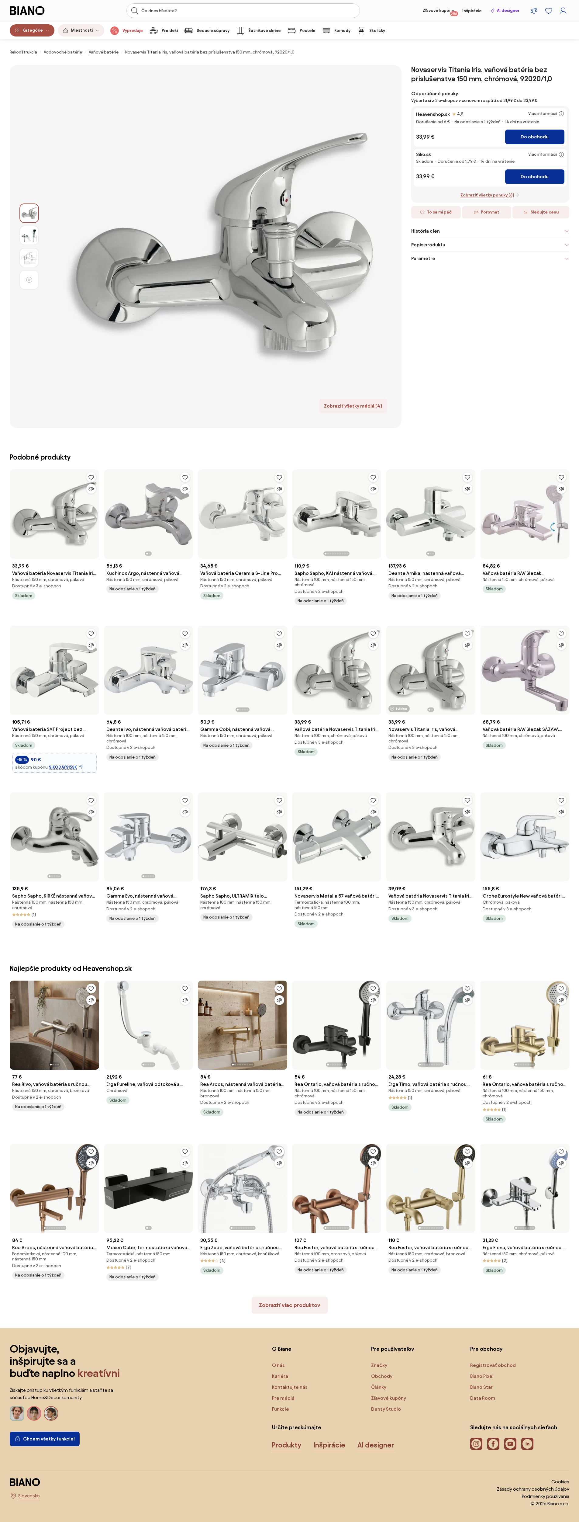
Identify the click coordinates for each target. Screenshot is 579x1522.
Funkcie (280, 1409)
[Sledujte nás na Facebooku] (493, 1444)
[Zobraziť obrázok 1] (29, 213)
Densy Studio (386, 1409)
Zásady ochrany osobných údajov (533, 1489)
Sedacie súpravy (213, 30)
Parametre (423, 258)
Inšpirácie (472, 11)
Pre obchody (486, 1349)
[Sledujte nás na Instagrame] (476, 1444)
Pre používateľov (392, 1349)
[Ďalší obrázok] (188, 512)
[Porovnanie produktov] (534, 11)
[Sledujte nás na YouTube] (510, 1444)
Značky (379, 1365)
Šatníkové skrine (264, 30)
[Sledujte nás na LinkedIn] (527, 1444)
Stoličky (377, 30)
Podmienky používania (545, 1496)
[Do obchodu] (220, 246)
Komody (342, 30)
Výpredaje (132, 30)
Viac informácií (542, 113)
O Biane (281, 1349)
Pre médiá (283, 1398)
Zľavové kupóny (440, 12)
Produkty (287, 1445)
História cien (425, 231)
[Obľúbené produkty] (549, 11)
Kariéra (280, 1376)
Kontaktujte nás (290, 1387)
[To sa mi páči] (91, 477)
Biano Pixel (482, 1376)
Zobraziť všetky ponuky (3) (487, 195)
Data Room (482, 1398)
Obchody (381, 1376)
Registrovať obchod (493, 1365)
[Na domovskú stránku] (38, 10)
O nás (278, 1365)
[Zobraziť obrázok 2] (29, 235)
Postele (307, 30)
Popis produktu (428, 244)
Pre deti (170, 30)
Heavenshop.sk (433, 114)
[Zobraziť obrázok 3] (29, 257)
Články (378, 1387)
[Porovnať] (91, 489)
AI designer (508, 10)
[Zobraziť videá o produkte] (29, 280)
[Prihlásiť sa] (563, 11)
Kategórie (32, 30)
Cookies (560, 1481)
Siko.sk (423, 154)
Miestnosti (82, 30)
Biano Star (481, 1387)
